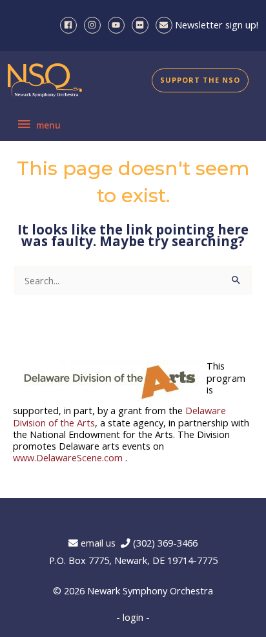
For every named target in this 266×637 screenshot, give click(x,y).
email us (101, 542)
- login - (133, 617)
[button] (200, 80)
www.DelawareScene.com (68, 457)
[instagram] (94, 25)
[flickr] (142, 25)
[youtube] (118, 25)
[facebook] (70, 25)
